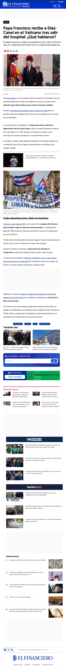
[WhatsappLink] (31, 375)
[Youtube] (61, 2)
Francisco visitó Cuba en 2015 (14, 224)
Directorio (27, 664)
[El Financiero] (16, 4)
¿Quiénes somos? (18, 664)
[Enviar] (54, 361)
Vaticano (28, 324)
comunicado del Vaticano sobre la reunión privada (29, 111)
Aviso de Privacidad (47, 664)
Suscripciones (36, 664)
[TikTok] (63, 2)
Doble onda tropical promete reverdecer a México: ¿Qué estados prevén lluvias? (21, 404)
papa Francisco (11, 98)
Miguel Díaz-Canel (44, 324)
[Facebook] (56, 2)
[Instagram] (59, 2)
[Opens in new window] (14, 449)
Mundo (6, 22)
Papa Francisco (17, 324)
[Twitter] (58, 2)
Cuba (35, 324)
